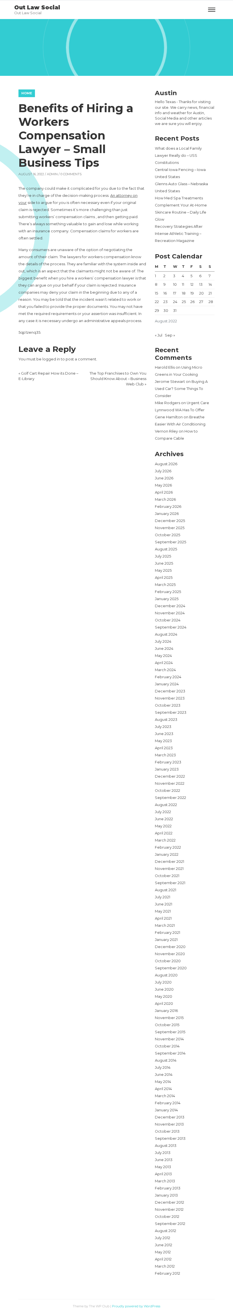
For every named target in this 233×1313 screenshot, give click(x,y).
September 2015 (170, 1032)
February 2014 (167, 1103)
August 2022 (166, 805)
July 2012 (162, 1238)
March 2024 (165, 670)
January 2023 (167, 769)
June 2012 (163, 1245)
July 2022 (163, 812)
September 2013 (170, 1138)
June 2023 (164, 734)
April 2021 (163, 918)
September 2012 (170, 1224)
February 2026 (168, 506)
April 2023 (164, 748)
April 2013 (163, 1174)
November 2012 (169, 1209)
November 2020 (170, 954)
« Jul (158, 335)
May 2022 (163, 826)
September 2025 (170, 542)
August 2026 (166, 464)
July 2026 (163, 471)
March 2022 (165, 840)
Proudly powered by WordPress (136, 1306)
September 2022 (170, 798)
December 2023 (170, 691)
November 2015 (169, 1018)
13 (201, 284)
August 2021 (165, 890)
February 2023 (168, 762)
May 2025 (163, 570)
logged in (51, 359)
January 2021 (166, 940)
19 (192, 293)
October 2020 (168, 961)
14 (210, 284)
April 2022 (163, 833)
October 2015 (167, 1025)
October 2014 (167, 1046)
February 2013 (167, 1188)
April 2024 (164, 663)
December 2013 (169, 1117)
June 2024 (164, 648)
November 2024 (170, 613)
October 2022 (167, 790)
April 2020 (164, 1003)
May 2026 (163, 485)
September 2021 (170, 883)
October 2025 (167, 535)
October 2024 (167, 620)
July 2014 (162, 1067)
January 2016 (166, 1011)
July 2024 (163, 641)
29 (157, 310)
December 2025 (170, 521)
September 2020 (171, 968)
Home (26, 93)
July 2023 (163, 727)
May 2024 (163, 656)
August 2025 (166, 549)
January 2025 (166, 599)
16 (165, 293)
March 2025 (165, 585)
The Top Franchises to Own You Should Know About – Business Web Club (118, 378)
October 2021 (167, 876)
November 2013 (169, 1124)
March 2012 (165, 1266)
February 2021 (167, 932)
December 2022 (170, 776)
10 (175, 284)
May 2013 (163, 1167)
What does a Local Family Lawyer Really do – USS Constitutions (178, 155)
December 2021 (169, 861)
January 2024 (167, 684)
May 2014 (163, 1082)
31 (174, 310)
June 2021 (163, 904)
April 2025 (163, 577)
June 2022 (164, 819)
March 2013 (165, 1181)
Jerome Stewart (170, 381)
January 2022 (166, 854)
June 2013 (163, 1160)
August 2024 (166, 634)
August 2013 (165, 1145)
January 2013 (166, 1195)
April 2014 (163, 1089)
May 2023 (163, 741)
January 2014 (166, 1110)
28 (211, 302)
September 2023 (170, 712)
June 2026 (164, 478)
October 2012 (167, 1216)
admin (52, 174)
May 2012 (163, 1252)
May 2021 (163, 911)
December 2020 (170, 947)
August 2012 (165, 1231)
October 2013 (167, 1131)
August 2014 (165, 1060)
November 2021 (169, 869)
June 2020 (164, 989)
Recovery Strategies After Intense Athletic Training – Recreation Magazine (179, 233)
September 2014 (170, 1053)
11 (183, 284)
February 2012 (167, 1273)
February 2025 (168, 592)
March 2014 (165, 1096)
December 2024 (170, 606)
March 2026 (165, 499)
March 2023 (165, 755)
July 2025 (163, 556)
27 (201, 302)
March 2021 (165, 925)
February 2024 (168, 677)
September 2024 (170, 627)
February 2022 (168, 847)
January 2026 (167, 514)
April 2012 (163, 1259)
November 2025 (169, 528)
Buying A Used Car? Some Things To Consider (181, 388)
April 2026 (164, 492)
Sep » (170, 335)
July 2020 (163, 982)
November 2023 (170, 698)
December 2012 (169, 1202)
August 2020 (166, 975)
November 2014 (169, 1039)
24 (175, 302)
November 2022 (169, 783)
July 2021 (162, 897)
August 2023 (166, 719)
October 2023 (167, 705)
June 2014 (163, 1074)
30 (165, 310)
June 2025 (164, 563)
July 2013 (162, 1153)
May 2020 (163, 996)
